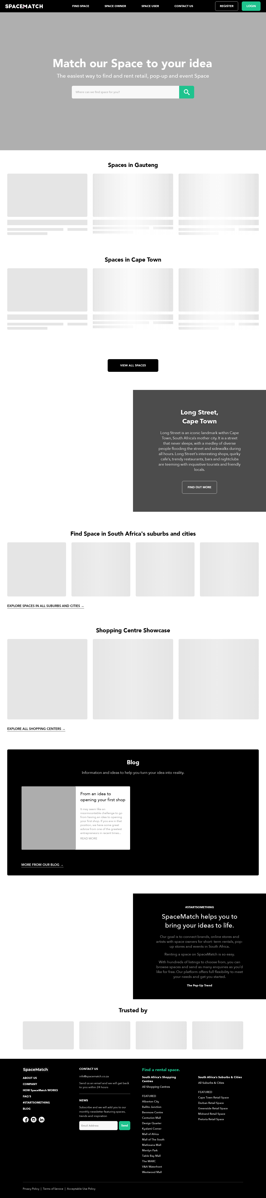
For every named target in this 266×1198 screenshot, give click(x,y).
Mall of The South (153, 1139)
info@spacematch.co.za (94, 1076)
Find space (80, 6)
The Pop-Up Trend (199, 985)
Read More (88, 838)
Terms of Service (53, 1189)
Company (30, 1084)
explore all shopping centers (36, 729)
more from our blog (42, 865)
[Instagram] (34, 1119)
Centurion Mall (151, 1118)
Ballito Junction (151, 1107)
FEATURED (149, 1096)
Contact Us (183, 6)
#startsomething (36, 1102)
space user (150, 6)
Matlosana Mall (151, 1145)
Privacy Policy (31, 1189)
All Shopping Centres (156, 1087)
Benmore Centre (152, 1112)
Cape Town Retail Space (213, 1097)
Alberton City (150, 1101)
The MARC (149, 1161)
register (226, 6)
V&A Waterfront (152, 1166)
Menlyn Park (150, 1150)
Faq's (27, 1096)
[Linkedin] (42, 1119)
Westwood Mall (152, 1172)
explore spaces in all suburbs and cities (45, 606)
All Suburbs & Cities (211, 1083)
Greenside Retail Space (213, 1108)
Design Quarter (151, 1123)
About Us (30, 1078)
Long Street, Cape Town (199, 417)
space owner (115, 6)
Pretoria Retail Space (211, 1119)
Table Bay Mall (151, 1156)
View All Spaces (133, 365)
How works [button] (40, 1090)
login (251, 6)
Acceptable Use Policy (81, 1189)
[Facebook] (26, 1119)
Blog (27, 1109)
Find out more (199, 487)
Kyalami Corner (151, 1128)
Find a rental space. (161, 1070)
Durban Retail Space (211, 1103)
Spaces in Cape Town (133, 260)
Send (124, 1126)
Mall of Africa (150, 1134)
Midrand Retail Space (211, 1114)
